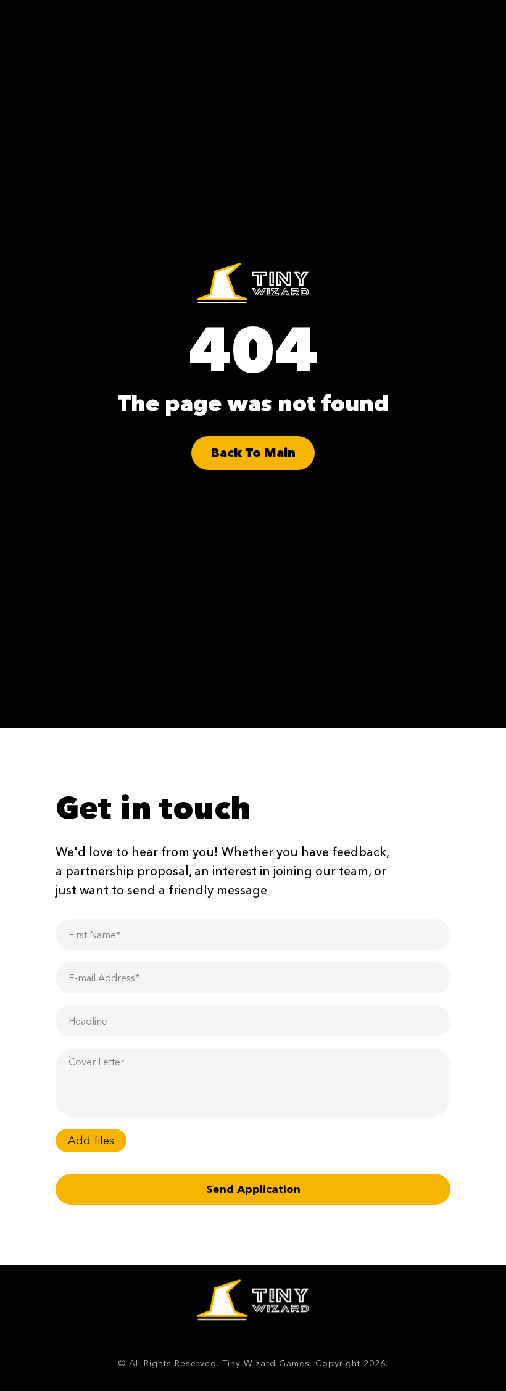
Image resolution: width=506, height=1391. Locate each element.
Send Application (253, 1189)
